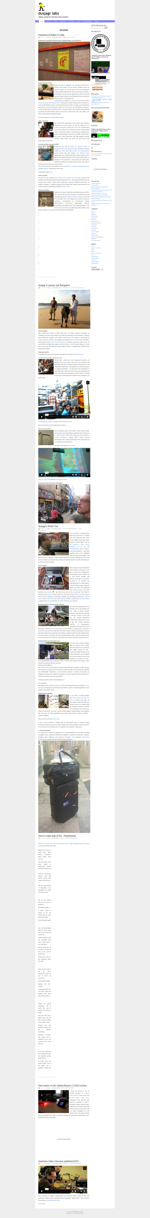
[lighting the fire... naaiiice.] (38, 982)
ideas (41, 21)
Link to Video (42, 1204)
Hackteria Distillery (72, 196)
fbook (61, 117)
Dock (92, 249)
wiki (71, 617)
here (51, 172)
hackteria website (82, 615)
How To (67, 838)
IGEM (87, 155)
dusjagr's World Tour (48, 526)
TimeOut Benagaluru (60, 437)
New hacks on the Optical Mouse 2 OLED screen (62, 1085)
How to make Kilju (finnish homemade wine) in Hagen (57, 843)
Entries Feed (70, 1213)
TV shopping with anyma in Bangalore (48, 421)
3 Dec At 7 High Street (44, 479)
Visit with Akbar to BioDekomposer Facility (101, 196)
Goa (73, 737)
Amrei (92, 246)
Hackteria (57, 89)
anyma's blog (79, 354)
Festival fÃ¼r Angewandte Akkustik (55, 598)
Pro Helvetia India (77, 340)
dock (92, 212)
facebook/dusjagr (74, 549)
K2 (82, 1211)
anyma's (49, 594)
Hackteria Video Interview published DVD (58, 1161)
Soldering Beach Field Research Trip (49, 103)
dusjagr (48, 37)
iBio (56, 168)
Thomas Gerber (95, 258)
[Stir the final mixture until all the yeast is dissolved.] (38, 898)
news (80, 528)
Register (97, 21)
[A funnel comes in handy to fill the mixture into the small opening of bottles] (38, 909)
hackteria (65, 37)
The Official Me (94, 185)
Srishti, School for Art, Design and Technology (67, 178)
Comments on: (97, 151)
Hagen (61, 838)
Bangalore (68, 737)
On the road (65, 287)
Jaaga (80, 196)
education (71, 21)
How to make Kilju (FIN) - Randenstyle (57, 835)
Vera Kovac (94, 260)
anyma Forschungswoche (58, 342)
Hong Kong (85, 737)
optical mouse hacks (82, 1097)
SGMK (69, 528)
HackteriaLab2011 (43, 340)
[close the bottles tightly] (38, 919)
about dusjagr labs (87, 21)
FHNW (92, 214)
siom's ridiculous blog (96, 253)
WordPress (76, 1211)
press (78, 21)
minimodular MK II (95, 223)
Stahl (92, 254)
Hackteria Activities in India (51, 35)
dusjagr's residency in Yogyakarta (99, 193)
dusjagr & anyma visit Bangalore (54, 285)
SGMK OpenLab (68, 601)
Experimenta (67, 337)
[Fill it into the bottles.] (38, 906)
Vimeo (70, 421)
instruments (63, 21)
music (92, 226)
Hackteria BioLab (45, 667)
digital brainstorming (54, 1200)
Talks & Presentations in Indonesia (99, 195)
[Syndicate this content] (92, 94)
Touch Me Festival (84, 598)
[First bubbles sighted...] (38, 979)
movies (55, 21)
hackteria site (77, 594)
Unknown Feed (97, 140)
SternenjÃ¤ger (94, 256)
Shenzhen (41, 739)
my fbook (72, 445)
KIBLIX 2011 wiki (54, 719)
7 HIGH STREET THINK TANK (64, 435)
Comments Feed (79, 1213)
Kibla (81, 700)
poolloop (48, 601)
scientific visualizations (96, 236)
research (48, 21)
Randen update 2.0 (96, 183)
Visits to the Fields (95, 198)
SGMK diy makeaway (55, 685)
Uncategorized (94, 240)
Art (92, 210)
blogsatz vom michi (95, 247)
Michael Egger (57, 479)
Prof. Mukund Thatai (83, 153)
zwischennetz (94, 263)
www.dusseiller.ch (95, 261)
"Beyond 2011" (66, 186)
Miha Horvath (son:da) (79, 698)
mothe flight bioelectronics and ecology (73, 151)
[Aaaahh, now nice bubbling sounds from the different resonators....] (38, 1024)
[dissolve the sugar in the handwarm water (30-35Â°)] (38, 955)
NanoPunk (93, 228)
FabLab (49, 592)
